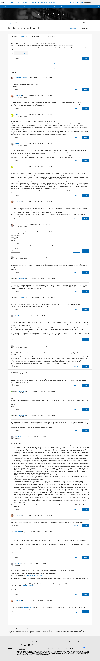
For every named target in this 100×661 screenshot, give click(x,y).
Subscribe (73, 28)
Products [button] (10, 2)
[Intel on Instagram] (32, 645)
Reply (85, 58)
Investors (45, 642)
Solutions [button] (26, 2)
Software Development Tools (38, 22)
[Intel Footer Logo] (10, 648)
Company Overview (22, 642)
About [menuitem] (15, 6)
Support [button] (18, 2)
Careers (51, 642)
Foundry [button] (52, 2)
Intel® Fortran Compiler (13, 23)
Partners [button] (44, 2)
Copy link (76, 89)
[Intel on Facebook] (18, 645)
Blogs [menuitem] (62, 6)
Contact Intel (32, 642)
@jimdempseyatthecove (27, 607)
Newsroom (39, 642)
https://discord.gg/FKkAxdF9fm (34, 575)
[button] (89, 36)
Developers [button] (35, 2)
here (51, 628)
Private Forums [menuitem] (71, 6)
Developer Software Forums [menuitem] (25, 6)
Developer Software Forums (23, 22)
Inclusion (70, 642)
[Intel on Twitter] (21, 645)
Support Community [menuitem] (6, 6)
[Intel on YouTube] (29, 645)
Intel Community (12, 22)
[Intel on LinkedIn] (25, 645)
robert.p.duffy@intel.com (28, 585)
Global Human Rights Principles (59, 653)
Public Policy (76, 642)
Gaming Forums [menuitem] (54, 6)
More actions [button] (84, 28)
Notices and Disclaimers (67, 652)
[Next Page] (54, 68)
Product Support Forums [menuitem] (41, 6)
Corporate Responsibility (60, 642)
